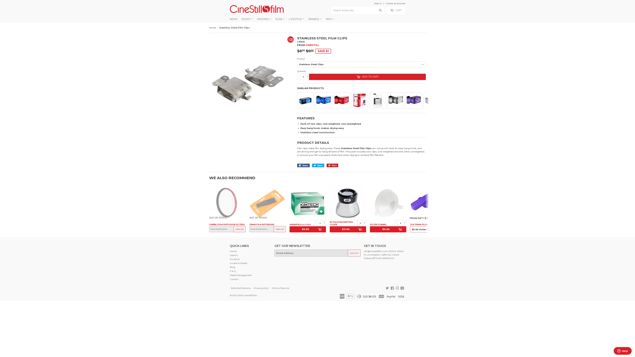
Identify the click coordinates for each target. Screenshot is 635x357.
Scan (279, 19)
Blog (232, 267)
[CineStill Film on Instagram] (397, 288)
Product (301, 59)
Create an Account (395, 3)
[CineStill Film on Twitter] (387, 288)
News (234, 19)
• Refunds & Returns (240, 288)
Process (263, 19)
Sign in (377, 3)
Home (212, 27)
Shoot (246, 19)
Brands (314, 19)
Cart (398, 10)
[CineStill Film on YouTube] (402, 288)
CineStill (312, 45)
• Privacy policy (261, 288)
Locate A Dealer (238, 263)
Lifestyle (295, 19)
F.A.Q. (233, 271)
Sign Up (240, 229)
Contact (234, 279)
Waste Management (241, 275)
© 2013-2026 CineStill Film (243, 295)
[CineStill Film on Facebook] (392, 288)
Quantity (301, 71)
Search (234, 255)
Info (329, 19)
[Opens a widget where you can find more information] (623, 351)
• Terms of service (280, 288)
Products (235, 259)
